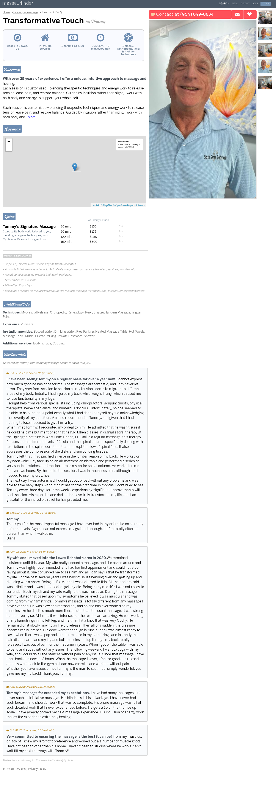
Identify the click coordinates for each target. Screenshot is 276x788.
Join (255, 3)
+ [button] (9, 141)
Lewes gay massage (25, 12)
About (245, 3)
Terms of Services (14, 769)
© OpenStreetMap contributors (129, 205)
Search (224, 3)
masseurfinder (17, 4)
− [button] (9, 148)
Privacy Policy (37, 769)
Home (6, 12)
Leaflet (95, 205)
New (235, 3)
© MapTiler (106, 205)
